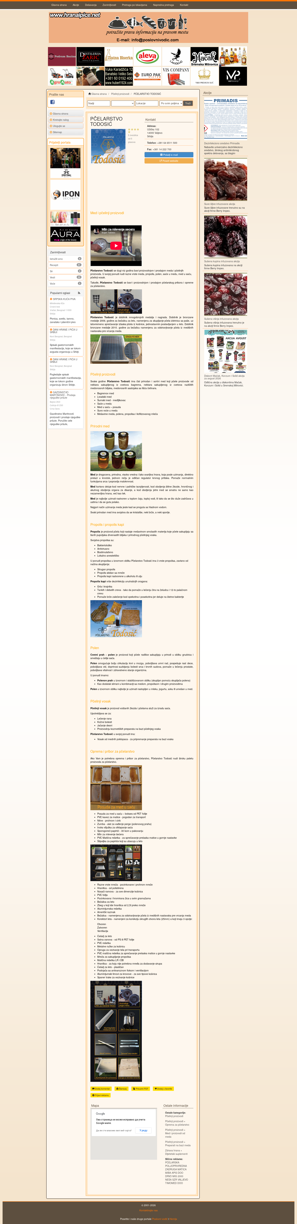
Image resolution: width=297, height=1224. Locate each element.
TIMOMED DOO (174, 1183)
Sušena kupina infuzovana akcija (222, 261)
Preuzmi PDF (141, 1088)
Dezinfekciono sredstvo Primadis (222, 143)
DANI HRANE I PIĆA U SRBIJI (63, 331)
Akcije (76, 5)
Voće (52, 283)
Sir (51, 271)
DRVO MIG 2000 (174, 1176)
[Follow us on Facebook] (52, 102)
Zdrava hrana (172, 1150)
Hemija (173, 1219)
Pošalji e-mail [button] (170, 154)
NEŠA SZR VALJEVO (176, 1179)
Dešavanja (91, 5)
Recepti (54, 265)
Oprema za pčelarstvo (177, 1124)
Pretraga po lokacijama (134, 5)
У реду (143, 1130)
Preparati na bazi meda (178, 1145)
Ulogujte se (59, 126)
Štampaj (122, 1088)
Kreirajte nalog (61, 119)
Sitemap (57, 132)
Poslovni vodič (160, 1219)
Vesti (52, 277)
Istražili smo (56, 258)
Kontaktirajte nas (148, 1210)
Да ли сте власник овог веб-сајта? (114, 1130)
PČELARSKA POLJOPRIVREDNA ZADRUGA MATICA (176, 1166)
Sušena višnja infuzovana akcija (221, 318)
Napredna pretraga (163, 5)
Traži (188, 103)
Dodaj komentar (102, 1088)
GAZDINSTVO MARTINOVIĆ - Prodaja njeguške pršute (62, 394)
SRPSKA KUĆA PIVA (64, 299)
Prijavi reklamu (101, 1095)
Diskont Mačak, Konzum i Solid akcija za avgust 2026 (224, 377)
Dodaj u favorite (164, 1088)
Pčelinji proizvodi (174, 1116)
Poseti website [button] (170, 160)
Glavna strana (59, 5)
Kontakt (184, 5)
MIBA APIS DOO (174, 1172)
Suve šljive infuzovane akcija (219, 204)
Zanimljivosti (109, 5)
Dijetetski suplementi (176, 1153)
